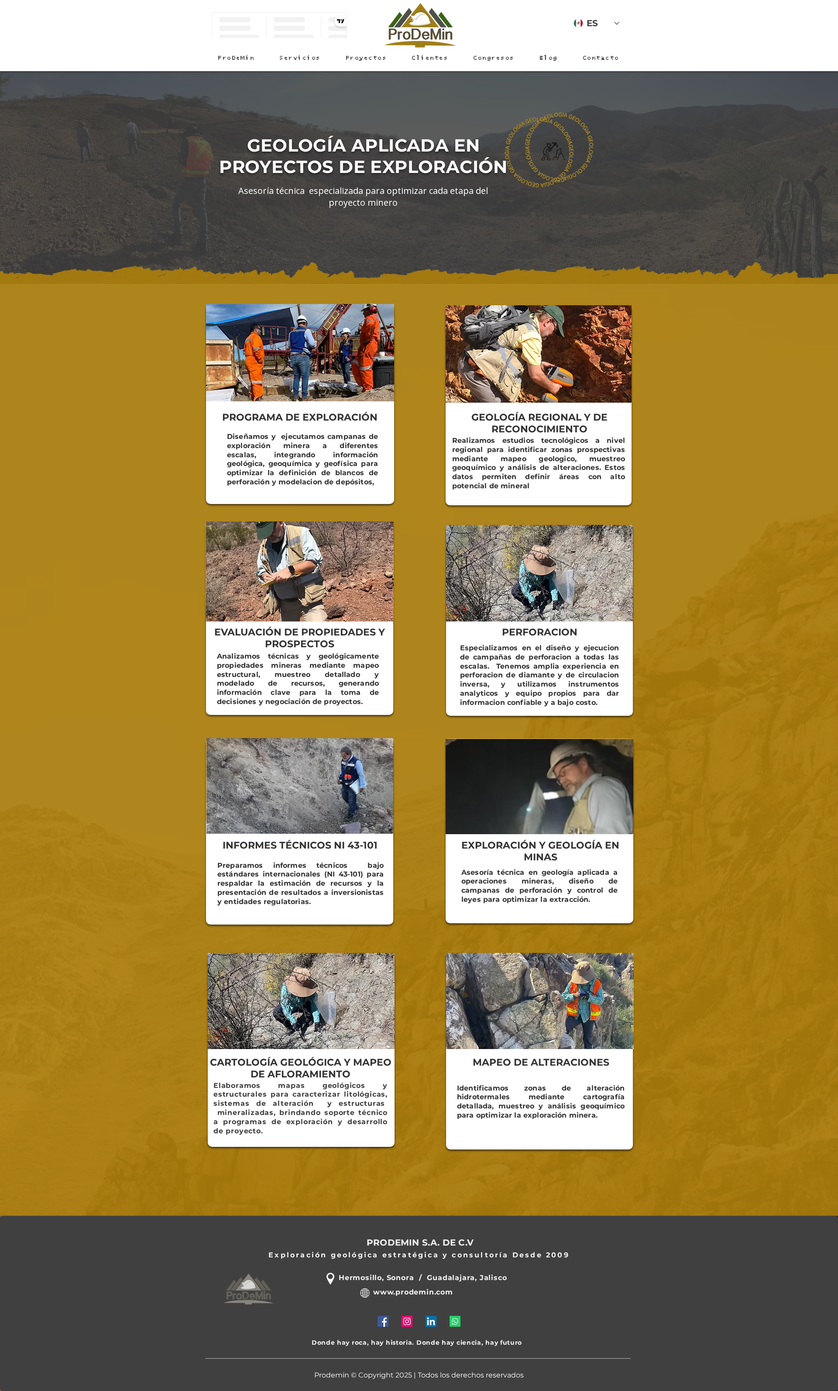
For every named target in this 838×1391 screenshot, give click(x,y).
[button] (300, 58)
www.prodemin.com (413, 1292)
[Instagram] (407, 1321)
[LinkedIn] (431, 1321)
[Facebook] (383, 1321)
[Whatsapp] (455, 1321)
